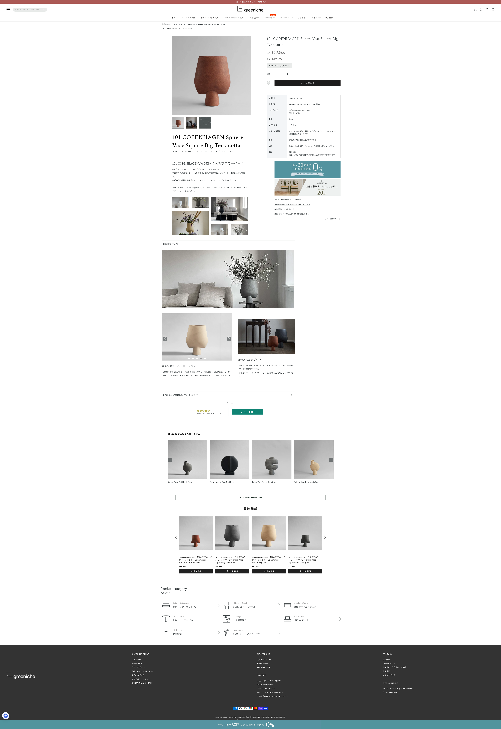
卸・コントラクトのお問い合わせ (270, 692)
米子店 (403, 667)
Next (229, 339)
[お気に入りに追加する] (269, 83)
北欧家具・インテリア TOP (172, 24)
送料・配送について (140, 667)
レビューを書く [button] (247, 411)
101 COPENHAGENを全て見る (250, 497)
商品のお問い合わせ (265, 684)
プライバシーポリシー (141, 679)
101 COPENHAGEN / (169, 28)
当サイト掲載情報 (390, 692)
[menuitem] (167, 18)
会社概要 (386, 659)
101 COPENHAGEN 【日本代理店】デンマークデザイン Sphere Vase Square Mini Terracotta (195, 560)
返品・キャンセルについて (142, 671)
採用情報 (386, 671)
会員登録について (264, 659)
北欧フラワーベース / (185, 28)
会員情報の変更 (263, 667)
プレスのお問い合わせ (266, 688)
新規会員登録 (262, 663)
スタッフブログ (389, 675)
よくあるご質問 (138, 675)
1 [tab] (189, 358)
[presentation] (176, 537)
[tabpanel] (197, 338)
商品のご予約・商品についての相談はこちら (290, 199)
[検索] (481, 9)
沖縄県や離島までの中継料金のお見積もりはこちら (292, 204)
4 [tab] (201, 358)
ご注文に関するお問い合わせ (269, 680)
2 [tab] (193, 358)
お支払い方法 (137, 663)
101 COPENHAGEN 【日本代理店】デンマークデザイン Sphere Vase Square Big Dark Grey (231, 560)
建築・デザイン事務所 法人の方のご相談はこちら (292, 214)
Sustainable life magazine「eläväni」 (399, 688)
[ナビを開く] (8, 9)
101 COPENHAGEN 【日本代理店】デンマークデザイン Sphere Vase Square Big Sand (268, 560)
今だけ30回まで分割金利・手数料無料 (250, 2)
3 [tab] (197, 358)
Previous (165, 339)
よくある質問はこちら (333, 219)
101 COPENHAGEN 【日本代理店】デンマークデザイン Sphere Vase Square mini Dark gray (304, 560)
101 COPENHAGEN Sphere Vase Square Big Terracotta (204, 24)
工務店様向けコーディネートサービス (272, 696)
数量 (268, 74)
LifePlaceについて (390, 663)
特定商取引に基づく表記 (142, 683)
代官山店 (395, 667)
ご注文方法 (136, 659)
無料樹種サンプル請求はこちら (285, 209)
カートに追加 (195, 571)
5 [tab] (205, 358)
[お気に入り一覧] (493, 9)
